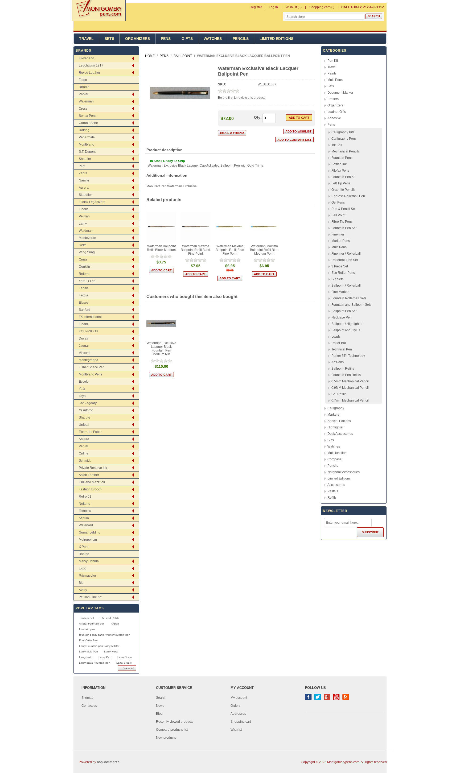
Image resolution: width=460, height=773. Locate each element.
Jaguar (84, 346)
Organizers (137, 38)
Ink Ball (336, 145)
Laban (83, 288)
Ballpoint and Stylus (345, 330)
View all (129, 668)
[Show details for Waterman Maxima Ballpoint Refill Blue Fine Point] (230, 227)
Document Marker (340, 92)
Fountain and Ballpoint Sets (351, 305)
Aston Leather (89, 475)
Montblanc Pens (90, 374)
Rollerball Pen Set (344, 260)
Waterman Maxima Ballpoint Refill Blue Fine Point (230, 249)
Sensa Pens (87, 116)
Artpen (115, 623)
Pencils (241, 38)
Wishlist (236, 729)
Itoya (82, 396)
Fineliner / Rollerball (346, 253)
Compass (334, 459)
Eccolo (84, 381)
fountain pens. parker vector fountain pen (104, 634)
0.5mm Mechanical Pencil (350, 381)
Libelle (84, 209)
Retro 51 (85, 496)
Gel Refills (338, 394)
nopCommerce (108, 762)
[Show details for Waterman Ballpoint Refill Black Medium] (161, 227)
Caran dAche (88, 123)
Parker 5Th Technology (348, 356)
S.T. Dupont (87, 152)
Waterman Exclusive (182, 186)
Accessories (336, 485)
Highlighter (335, 427)
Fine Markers (340, 292)
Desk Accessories (340, 434)
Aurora (84, 187)
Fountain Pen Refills (346, 375)
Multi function (337, 453)
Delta (83, 245)
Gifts (187, 38)
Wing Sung (87, 252)
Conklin (84, 266)
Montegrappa (88, 360)
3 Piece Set (339, 266)
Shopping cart (241, 722)
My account (239, 698)
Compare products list (172, 729)
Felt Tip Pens (340, 183)
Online (83, 453)
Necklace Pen (341, 317)
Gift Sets (337, 279)
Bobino (84, 554)
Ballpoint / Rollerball (346, 285)
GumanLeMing (89, 532)
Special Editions (339, 421)
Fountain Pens (341, 158)
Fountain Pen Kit (343, 177)
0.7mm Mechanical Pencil (350, 400)
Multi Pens (335, 80)
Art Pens (337, 362)
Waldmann (87, 231)
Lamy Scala (124, 657)
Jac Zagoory (88, 403)
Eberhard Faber (90, 432)
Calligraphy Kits (342, 132)
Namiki (84, 180)
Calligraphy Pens (343, 138)
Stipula (84, 518)
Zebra (83, 173)
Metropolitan (88, 539)
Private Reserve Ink (93, 468)
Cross (83, 108)
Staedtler (85, 195)
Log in (273, 7)
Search (161, 698)
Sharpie (84, 417)
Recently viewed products (174, 722)
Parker (83, 94)
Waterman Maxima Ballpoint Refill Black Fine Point (196, 249)
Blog (159, 714)
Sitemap (87, 698)
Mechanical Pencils (345, 151)
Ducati (83, 338)
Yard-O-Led (87, 281)
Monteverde (87, 238)
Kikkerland (86, 58)
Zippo (83, 80)
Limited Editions (276, 38)
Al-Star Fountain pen (92, 623)
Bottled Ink (339, 164)
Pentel (83, 446)
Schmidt (85, 460)
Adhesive (334, 118)
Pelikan (84, 216)
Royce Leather (89, 73)
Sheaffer (85, 159)
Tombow (85, 511)
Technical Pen (341, 349)
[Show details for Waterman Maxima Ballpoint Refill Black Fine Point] (196, 227)
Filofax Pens (340, 170)
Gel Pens (338, 202)
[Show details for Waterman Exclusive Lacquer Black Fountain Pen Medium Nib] (161, 324)
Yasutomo (86, 410)
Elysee (84, 302)
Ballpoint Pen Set (343, 311)
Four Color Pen (88, 640)
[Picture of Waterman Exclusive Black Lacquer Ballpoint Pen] (180, 122)
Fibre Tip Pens (341, 222)
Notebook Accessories (343, 472)
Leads (335, 336)
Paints (331, 73)
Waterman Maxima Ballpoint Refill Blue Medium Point (264, 249)
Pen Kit (332, 61)
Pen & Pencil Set (343, 209)
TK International (90, 317)
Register (256, 7)
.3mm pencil (86, 618)
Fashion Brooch (90, 489)
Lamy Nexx (111, 651)
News (160, 706)
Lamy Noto (85, 657)
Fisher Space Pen (92, 367)
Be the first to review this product (241, 98)
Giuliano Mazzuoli (92, 482)
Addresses (238, 714)
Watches (213, 38)
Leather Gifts (336, 112)
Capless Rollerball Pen (348, 196)
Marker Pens (340, 241)
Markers (333, 414)
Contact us (89, 706)
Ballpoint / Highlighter (347, 324)
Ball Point (338, 215)
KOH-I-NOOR (88, 331)
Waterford (86, 525)
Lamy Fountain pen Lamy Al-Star (99, 645)
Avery (83, 590)
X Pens (84, 547)
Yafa (82, 389)
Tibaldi (84, 324)
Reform (84, 274)
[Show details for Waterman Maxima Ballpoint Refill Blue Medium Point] (264, 227)
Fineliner (337, 234)
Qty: (258, 117)
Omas (83, 259)
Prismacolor (87, 575)
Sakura (84, 439)
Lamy (83, 223)
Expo (82, 568)
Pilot (82, 166)
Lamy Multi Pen (88, 651)
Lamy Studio (124, 662)
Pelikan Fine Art (90, 597)
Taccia (83, 295)
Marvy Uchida (89, 561)
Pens (166, 38)
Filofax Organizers (92, 202)
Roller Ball (339, 343)
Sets (109, 38)
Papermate (87, 137)
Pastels (332, 491)
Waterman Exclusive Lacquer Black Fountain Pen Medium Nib (161, 348)
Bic (81, 583)
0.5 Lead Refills (109, 618)
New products (166, 737)
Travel (86, 38)
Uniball (84, 425)
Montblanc (86, 144)
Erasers (333, 99)
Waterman (86, 101)
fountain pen (87, 629)
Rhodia (84, 87)
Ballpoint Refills (342, 368)
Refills (331, 497)
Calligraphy (335, 408)
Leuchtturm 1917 (91, 65)
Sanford (84, 310)
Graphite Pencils (343, 190)
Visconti (84, 353)
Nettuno (84, 504)
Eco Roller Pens (343, 273)
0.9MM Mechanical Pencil (350, 388)
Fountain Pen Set (343, 228)
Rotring (84, 130)
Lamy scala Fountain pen (94, 662)
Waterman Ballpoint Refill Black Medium (161, 248)
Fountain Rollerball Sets (348, 298)
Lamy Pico (104, 657)
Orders (235, 706)
